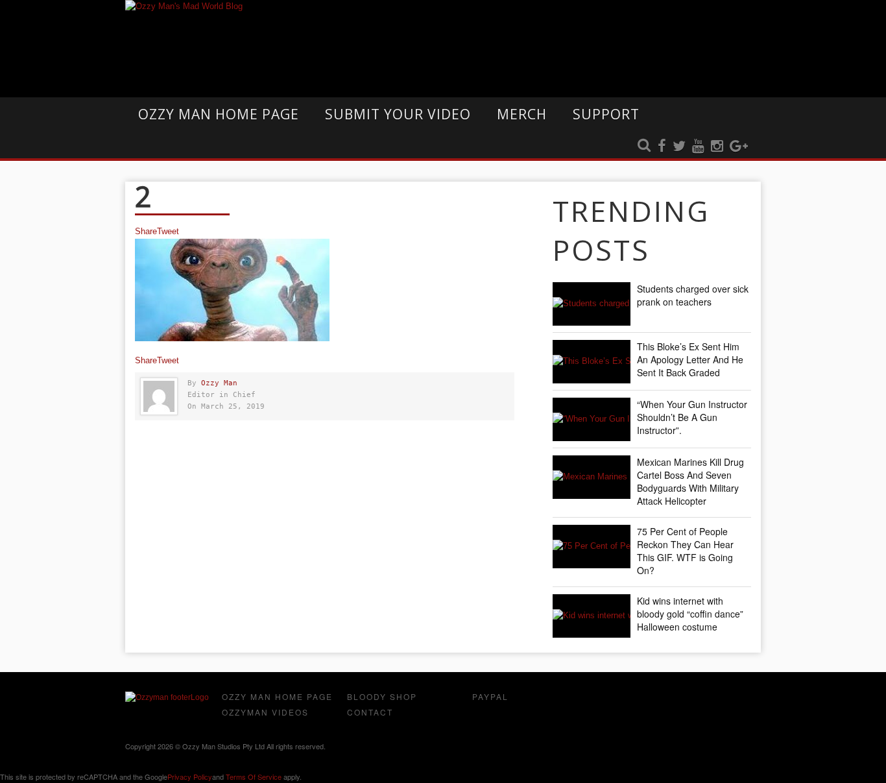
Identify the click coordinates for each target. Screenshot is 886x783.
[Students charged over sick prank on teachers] (591, 304)
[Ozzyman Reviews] (167, 697)
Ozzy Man (219, 383)
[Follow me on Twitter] (679, 146)
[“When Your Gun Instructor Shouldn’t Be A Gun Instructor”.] (591, 419)
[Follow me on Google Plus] (738, 146)
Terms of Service (253, 776)
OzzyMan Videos (265, 711)
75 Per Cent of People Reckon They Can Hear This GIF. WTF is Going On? (685, 551)
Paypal (490, 696)
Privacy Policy (189, 776)
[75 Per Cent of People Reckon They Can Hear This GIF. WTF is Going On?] (591, 546)
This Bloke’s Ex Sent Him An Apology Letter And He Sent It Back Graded (690, 359)
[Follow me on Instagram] (717, 146)
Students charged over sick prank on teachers (692, 295)
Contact (370, 711)
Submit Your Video (398, 114)
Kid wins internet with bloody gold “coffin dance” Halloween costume (690, 613)
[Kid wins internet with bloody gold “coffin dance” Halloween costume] (591, 616)
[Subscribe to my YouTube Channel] (698, 146)
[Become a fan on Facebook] (661, 146)
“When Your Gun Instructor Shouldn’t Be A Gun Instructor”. (692, 417)
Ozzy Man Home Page (218, 114)
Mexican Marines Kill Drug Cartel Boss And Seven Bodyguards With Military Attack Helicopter (690, 481)
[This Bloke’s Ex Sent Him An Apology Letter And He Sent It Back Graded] (591, 361)
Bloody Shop (382, 696)
